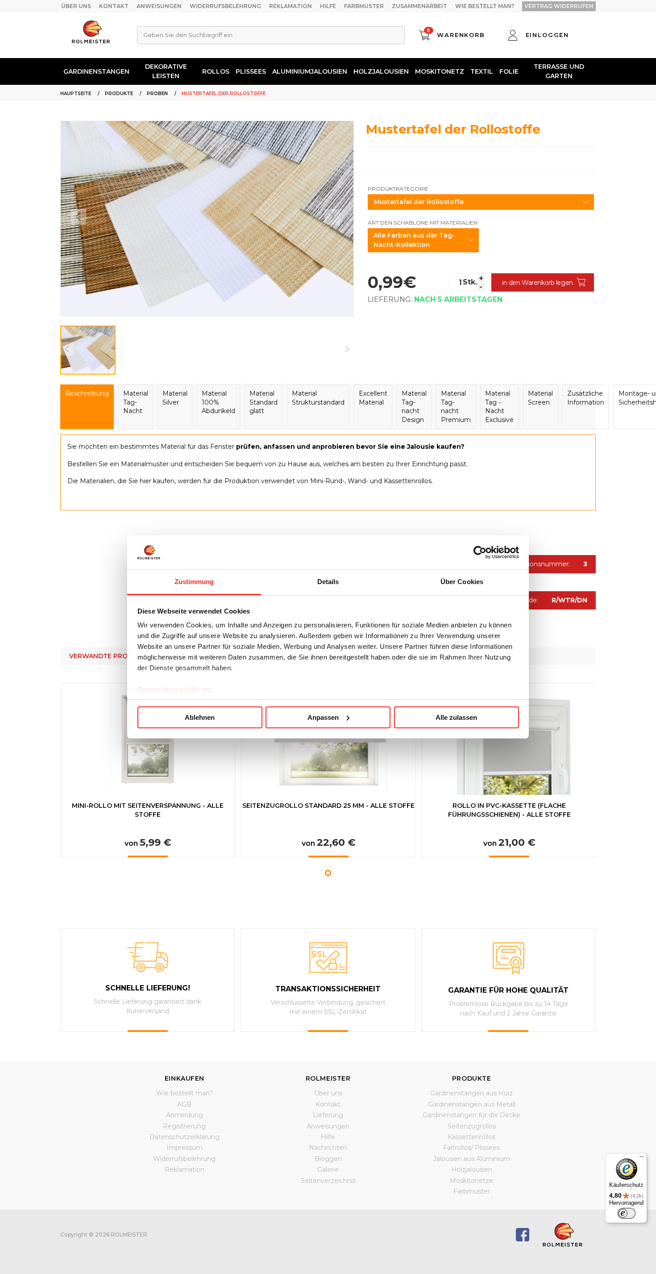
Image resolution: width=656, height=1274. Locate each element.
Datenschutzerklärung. (175, 689)
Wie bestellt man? (484, 6)
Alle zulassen (456, 717)
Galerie (328, 1169)
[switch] (626, 1213)
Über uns (76, 6)
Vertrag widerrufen (559, 6)
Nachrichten (328, 1148)
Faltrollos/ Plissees (471, 1148)
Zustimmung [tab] (194, 581)
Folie (509, 71)
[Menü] (641, 1158)
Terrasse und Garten (559, 71)
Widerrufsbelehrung (225, 6)
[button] (328, 873)
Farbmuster (364, 6)
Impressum (184, 1148)
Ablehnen (200, 717)
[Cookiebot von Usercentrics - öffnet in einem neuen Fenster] (480, 552)
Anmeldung (184, 1115)
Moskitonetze (471, 1181)
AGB (184, 1104)
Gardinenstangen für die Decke (471, 1115)
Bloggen (328, 1159)
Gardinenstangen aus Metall (471, 1104)
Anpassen (323, 717)
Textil (481, 71)
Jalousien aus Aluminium (471, 1159)
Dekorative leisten (166, 71)
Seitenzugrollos (472, 1126)
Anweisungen (159, 6)
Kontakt (114, 6)
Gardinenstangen (96, 71)
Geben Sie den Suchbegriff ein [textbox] (188, 34)
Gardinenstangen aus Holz (471, 1093)
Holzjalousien (381, 71)
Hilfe (328, 6)
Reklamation (290, 6)
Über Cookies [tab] (461, 581)
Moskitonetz (439, 71)
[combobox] (271, 35)
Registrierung (184, 1126)
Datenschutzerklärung (184, 1137)
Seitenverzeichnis (328, 1181)
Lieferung (328, 1115)
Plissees (251, 71)
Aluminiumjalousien (309, 71)
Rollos (215, 71)
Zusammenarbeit (419, 6)
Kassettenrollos (471, 1137)
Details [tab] (328, 581)
